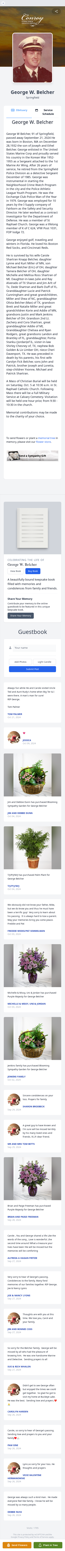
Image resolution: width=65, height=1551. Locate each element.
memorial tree (46, 438)
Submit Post (32, 669)
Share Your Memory (20, 615)
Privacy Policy (24, 1537)
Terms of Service (41, 1537)
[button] (32, 774)
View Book (15, 571)
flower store (43, 442)
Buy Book (33, 571)
